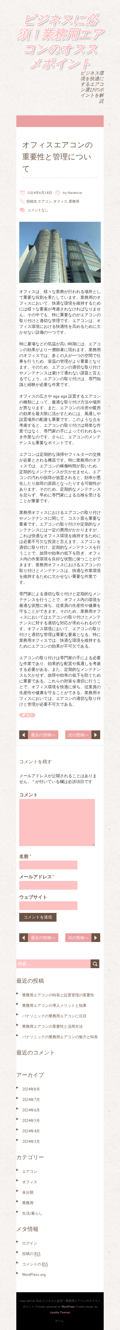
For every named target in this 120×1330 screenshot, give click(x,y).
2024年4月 (31, 1131)
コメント (28, 795)
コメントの (35, 1264)
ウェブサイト (33, 897)
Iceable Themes (60, 1312)
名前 (25, 856)
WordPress (68, 1306)
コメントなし (37, 210)
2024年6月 (31, 1110)
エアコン (45, 201)
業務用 (74, 201)
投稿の (31, 1253)
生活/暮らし (32, 1213)
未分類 (27, 1192)
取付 (29, 715)
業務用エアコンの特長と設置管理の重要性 (58, 995)
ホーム (59, 1321)
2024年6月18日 (39, 192)
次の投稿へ (78, 734)
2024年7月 (31, 1099)
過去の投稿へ (43, 734)
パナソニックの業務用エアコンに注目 (54, 1015)
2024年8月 (31, 1089)
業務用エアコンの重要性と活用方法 (52, 1026)
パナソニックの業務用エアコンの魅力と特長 (60, 1036)
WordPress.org (34, 1274)
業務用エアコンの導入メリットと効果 (54, 1005)
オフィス (60, 201)
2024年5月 (31, 1120)
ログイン (29, 1243)
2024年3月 (31, 1141)
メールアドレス (36, 876)
